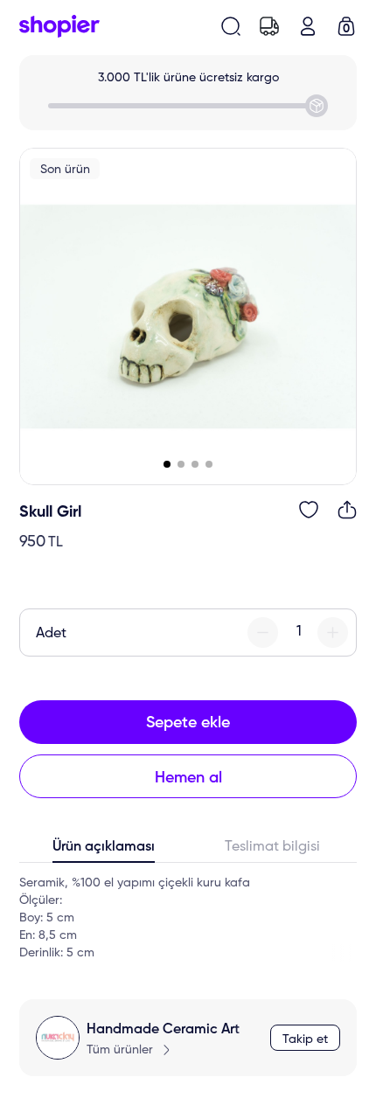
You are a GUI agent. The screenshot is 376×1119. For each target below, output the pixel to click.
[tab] (103, 850)
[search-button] (230, 26)
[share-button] (347, 509)
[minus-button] (262, 632)
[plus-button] (332, 632)
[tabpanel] (188, 918)
